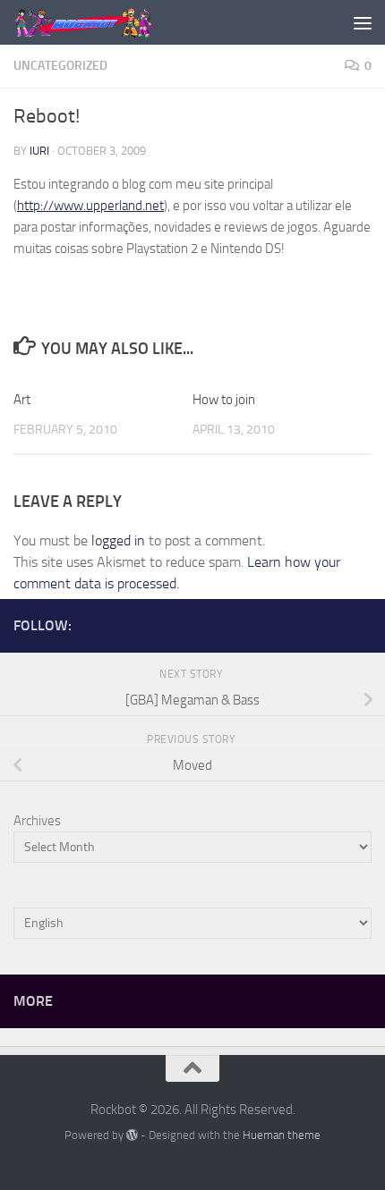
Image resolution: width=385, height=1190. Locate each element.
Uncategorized (60, 65)
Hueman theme (282, 1135)
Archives (37, 821)
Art (21, 400)
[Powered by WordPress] (132, 1135)
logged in (118, 540)
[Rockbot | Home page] (108, 22)
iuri (39, 150)
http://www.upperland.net (90, 206)
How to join (223, 400)
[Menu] (362, 22)
